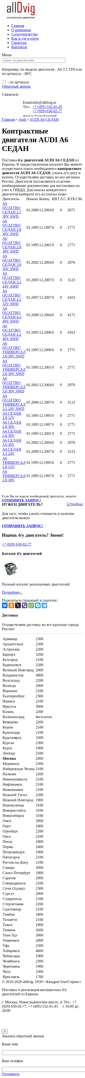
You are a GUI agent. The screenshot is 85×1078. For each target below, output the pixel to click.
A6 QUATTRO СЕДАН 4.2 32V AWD (11, 297)
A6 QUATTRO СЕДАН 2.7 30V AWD (11, 210)
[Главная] (21, 18)
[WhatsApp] (31, 605)
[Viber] (24, 605)
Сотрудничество (24, 34)
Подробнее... (12, 592)
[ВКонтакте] (5, 605)
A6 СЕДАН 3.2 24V (11, 451)
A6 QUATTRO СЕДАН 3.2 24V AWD (11, 280)
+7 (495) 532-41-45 (47, 107)
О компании (21, 30)
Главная (17, 26)
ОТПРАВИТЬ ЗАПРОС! (21, 500)
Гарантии (19, 43)
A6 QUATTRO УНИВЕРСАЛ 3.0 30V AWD (14, 384)
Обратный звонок (16, 86)
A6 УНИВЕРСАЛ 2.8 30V (14, 476)
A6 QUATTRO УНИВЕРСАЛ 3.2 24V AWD (14, 402)
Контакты (19, 47)
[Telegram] (44, 605)
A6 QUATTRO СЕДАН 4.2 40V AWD (11, 314)
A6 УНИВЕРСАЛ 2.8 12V (14, 462)
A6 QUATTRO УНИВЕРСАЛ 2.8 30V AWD (14, 349)
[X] (18, 605)
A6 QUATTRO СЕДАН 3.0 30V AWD (11, 262)
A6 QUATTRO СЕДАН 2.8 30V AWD (11, 227)
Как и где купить (25, 38)
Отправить (10, 1074)
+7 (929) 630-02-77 (47, 111)
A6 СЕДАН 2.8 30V (11, 424)
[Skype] (38, 605)
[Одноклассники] (11, 605)
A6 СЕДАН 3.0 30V (11, 442)
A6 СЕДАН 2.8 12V (11, 415)
